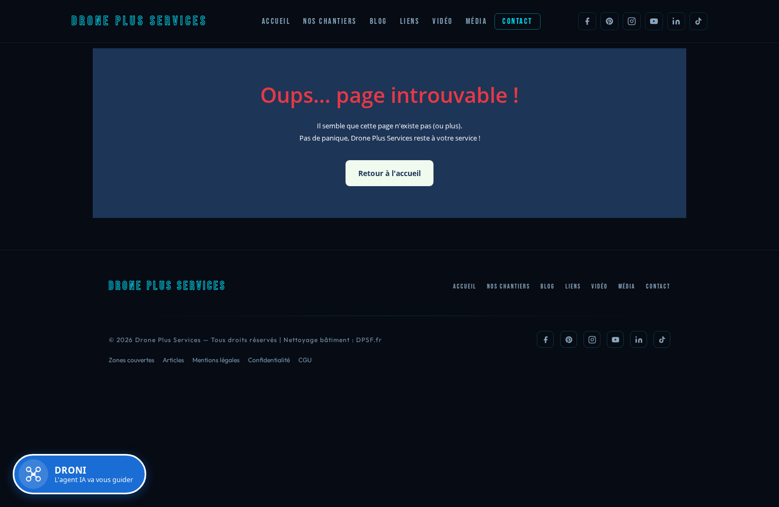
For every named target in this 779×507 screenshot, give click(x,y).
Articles (173, 360)
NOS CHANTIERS (330, 21)
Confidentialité (269, 360)
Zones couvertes (131, 360)
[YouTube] (654, 21)
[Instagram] (632, 21)
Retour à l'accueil (389, 173)
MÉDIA (477, 21)
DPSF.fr (369, 340)
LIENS (410, 21)
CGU (305, 360)
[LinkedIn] (676, 21)
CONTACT (517, 21)
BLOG (378, 21)
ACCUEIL (276, 21)
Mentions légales (216, 360)
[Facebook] (587, 21)
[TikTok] (698, 21)
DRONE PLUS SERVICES (140, 21)
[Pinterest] (609, 21)
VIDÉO (442, 21)
